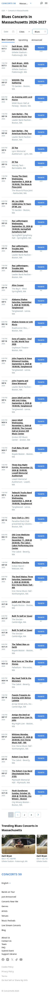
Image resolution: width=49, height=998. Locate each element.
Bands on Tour (8, 892)
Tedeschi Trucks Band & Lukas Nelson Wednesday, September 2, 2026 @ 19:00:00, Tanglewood (22, 498)
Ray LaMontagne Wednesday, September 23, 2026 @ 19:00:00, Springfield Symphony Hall (22, 226)
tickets (41, 48)
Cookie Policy (7, 967)
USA (3, 10)
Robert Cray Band (20, 756)
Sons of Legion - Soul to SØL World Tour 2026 (22, 341)
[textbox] (40, 32)
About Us (6, 937)
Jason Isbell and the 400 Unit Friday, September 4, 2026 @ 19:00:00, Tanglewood (22, 401)
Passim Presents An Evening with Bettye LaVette (21, 698)
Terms (4, 976)
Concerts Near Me (10, 901)
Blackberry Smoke (20, 562)
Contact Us (6, 941)
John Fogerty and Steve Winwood (20, 382)
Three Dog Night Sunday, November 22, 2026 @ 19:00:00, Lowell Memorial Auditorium (22, 470)
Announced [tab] (37, 40)
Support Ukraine (9, 954)
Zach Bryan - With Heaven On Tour (20, 47)
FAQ (3, 947)
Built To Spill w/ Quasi (22, 616)
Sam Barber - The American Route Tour (22, 115)
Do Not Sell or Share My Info (14, 980)
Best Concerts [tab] (8, 39)
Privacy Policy (8, 971)
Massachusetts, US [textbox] (26, 3)
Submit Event (8, 950)
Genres (5, 906)
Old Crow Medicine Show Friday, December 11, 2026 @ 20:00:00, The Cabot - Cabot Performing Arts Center (22, 541)
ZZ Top (15, 147)
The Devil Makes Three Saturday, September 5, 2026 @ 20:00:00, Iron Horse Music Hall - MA (22, 582)
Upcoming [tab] (23, 40)
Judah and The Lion (21, 601)
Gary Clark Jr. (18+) (20, 517)
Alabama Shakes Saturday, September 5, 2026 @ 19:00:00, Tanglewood (22, 303)
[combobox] (25, 3)
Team (4, 944)
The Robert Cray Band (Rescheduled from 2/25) (22, 774)
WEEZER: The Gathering (18, 81)
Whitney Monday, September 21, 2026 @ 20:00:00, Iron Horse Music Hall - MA (22, 738)
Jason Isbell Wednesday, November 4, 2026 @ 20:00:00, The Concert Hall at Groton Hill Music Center (22, 427)
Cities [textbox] (21, 31)
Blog (4, 930)
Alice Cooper (18, 285)
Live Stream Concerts (11, 925)
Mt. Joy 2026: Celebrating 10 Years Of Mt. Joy (21, 204)
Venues (5, 916)
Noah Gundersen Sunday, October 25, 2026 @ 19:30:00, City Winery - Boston (21, 794)
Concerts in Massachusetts (18, 10)
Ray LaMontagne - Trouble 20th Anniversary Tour (20, 249)
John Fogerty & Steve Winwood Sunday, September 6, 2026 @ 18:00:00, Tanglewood (22, 362)
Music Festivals (8, 920)
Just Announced (9, 896)
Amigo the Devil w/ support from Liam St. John (22, 717)
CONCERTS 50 (9, 3)
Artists (4, 911)
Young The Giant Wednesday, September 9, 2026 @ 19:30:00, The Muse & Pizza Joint (22, 181)
